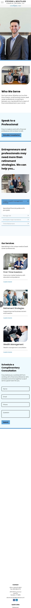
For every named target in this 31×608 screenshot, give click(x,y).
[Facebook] (14, 600)
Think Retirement (9, 223)
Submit (5, 422)
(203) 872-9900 (17, 587)
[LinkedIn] (17, 600)
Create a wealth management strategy (13, 201)
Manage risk (7, 215)
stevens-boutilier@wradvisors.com (15, 597)
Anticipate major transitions (12, 219)
